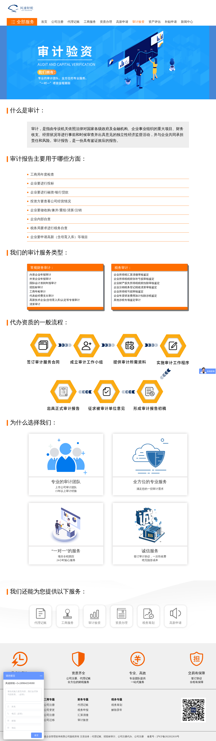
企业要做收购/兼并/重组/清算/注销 (56, 210)
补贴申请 (171, 21)
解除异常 (116, 709)
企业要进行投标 (42, 183)
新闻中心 (187, 21)
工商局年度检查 (42, 174)
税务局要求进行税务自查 (49, 228)
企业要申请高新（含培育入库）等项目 (59, 237)
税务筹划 (116, 704)
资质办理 (106, 21)
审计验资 (138, 21)
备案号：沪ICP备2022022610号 (163, 736)
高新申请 (122, 21)
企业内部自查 (40, 219)
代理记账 (74, 21)
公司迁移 (49, 720)
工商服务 (90, 21)
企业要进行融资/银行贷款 (49, 192)
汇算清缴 (83, 715)
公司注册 (57, 21)
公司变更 (49, 709)
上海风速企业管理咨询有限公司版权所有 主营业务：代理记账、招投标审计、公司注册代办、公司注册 (90, 736)
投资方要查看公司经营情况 (50, 201)
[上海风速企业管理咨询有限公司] (20, 16)
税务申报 (83, 709)
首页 (44, 21)
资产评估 (154, 21)
